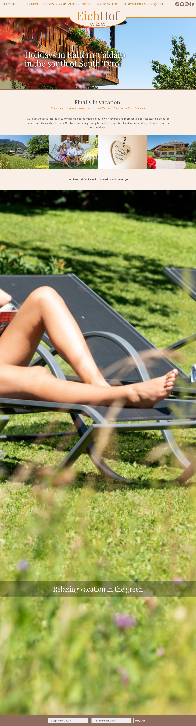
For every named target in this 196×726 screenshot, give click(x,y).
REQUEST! (141, 720)
